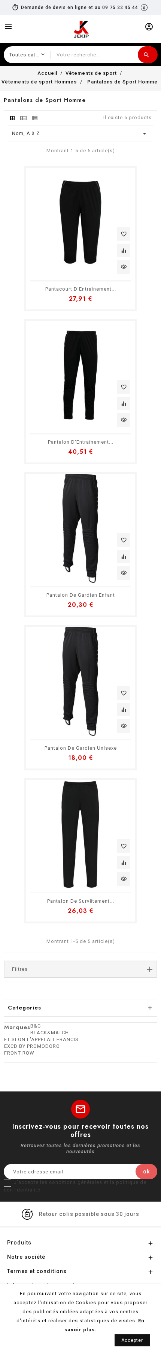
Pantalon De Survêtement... (80, 901)
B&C (35, 1026)
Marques (17, 1027)
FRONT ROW (19, 1053)
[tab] (12, 118)
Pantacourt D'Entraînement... (80, 289)
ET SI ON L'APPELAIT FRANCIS (41, 1039)
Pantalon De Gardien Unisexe (81, 748)
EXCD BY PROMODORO (32, 1046)
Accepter (132, 1340)
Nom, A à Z (80, 133)
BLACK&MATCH (49, 1032)
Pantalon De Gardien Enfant (80, 595)
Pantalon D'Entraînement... (80, 442)
